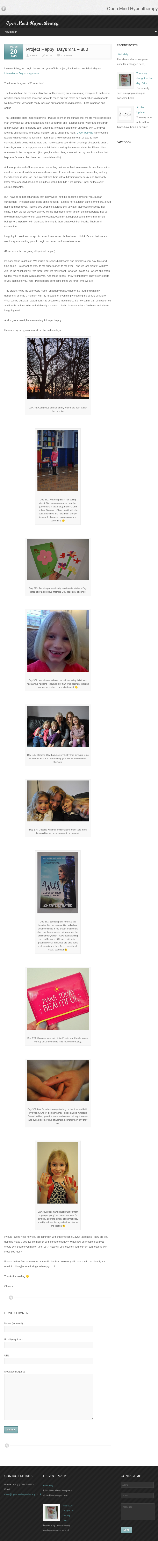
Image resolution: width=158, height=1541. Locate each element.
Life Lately (122, 54)
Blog (49, 55)
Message (15, 1371)
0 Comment (67, 55)
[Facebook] (3, 9)
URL (6, 1355)
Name (13, 1323)
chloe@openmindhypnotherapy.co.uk (22, 1494)
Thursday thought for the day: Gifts (144, 78)
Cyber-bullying (85, 132)
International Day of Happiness (21, 73)
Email (13, 1339)
